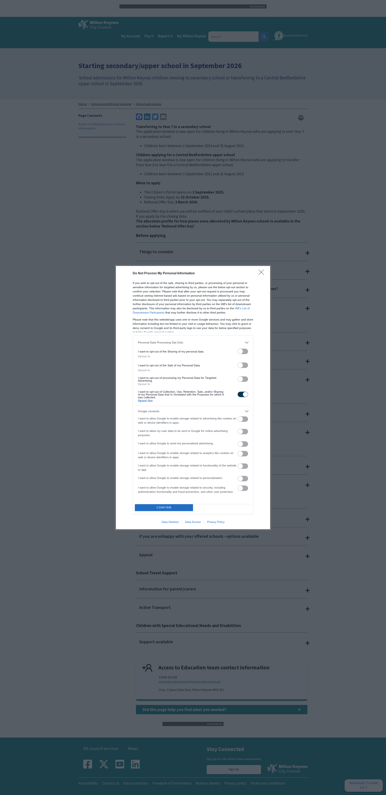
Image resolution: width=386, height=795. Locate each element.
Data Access (193, 522)
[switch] (243, 351)
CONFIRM (164, 507)
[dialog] (193, 398)
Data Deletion (170, 522)
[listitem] (193, 342)
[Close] (262, 273)
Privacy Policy (216, 522)
